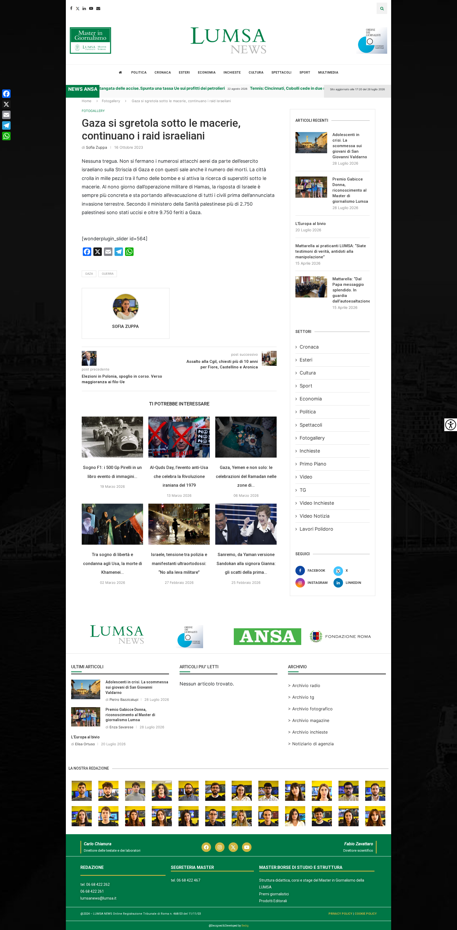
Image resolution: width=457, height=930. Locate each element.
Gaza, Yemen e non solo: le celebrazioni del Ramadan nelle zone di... (246, 476)
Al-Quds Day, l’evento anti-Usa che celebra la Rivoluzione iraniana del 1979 (179, 476)
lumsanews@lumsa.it (98, 898)
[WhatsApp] (6, 136)
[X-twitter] (233, 847)
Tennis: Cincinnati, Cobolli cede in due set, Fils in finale (279, 88)
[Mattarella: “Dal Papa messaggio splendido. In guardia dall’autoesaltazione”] (311, 286)
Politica (139, 72)
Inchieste (232, 72)
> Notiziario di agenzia (311, 743)
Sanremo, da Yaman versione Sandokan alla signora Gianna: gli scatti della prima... (246, 563)
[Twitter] (77, 8)
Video (306, 477)
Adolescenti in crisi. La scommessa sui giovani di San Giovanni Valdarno (349, 145)
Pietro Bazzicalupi (123, 699)
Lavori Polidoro (316, 529)
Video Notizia (315, 516)
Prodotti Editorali (273, 901)
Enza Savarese (121, 727)
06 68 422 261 (92, 891)
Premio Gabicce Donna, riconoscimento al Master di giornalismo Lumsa (350, 190)
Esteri (184, 72)
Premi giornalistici (274, 894)
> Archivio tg (301, 697)
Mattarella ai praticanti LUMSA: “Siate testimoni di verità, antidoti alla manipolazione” (330, 251)
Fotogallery (111, 101)
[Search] (382, 8)
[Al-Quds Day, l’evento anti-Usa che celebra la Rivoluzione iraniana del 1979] (179, 437)
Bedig (245, 925)
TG (303, 490)
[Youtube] (91, 8)
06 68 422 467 (188, 880)
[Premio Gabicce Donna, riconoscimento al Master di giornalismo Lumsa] (311, 187)
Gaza (89, 274)
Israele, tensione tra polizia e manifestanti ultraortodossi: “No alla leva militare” (179, 563)
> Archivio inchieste (308, 732)
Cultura (256, 72)
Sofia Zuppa (96, 147)
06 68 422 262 (98, 884)
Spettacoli (281, 72)
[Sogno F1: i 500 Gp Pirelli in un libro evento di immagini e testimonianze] (112, 437)
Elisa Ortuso (85, 744)
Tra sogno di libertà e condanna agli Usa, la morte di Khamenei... (112, 563)
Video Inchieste (317, 503)
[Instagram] (220, 847)
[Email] (98, 8)
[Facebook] (71, 8)
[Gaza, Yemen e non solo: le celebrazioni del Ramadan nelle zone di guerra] (246, 437)
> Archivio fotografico (310, 708)
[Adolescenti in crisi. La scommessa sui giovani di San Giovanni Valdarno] (311, 142)
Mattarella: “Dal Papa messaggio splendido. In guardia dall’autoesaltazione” (351, 290)
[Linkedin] (84, 8)
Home (87, 101)
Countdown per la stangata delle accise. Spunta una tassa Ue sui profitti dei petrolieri (121, 88)
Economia (207, 72)
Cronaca (162, 72)
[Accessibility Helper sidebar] (450, 424)
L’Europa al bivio (310, 223)
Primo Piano (313, 464)
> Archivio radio (304, 685)
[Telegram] (6, 125)
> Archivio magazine (308, 720)
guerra (107, 274)
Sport (304, 72)
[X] (6, 104)
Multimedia (328, 72)
